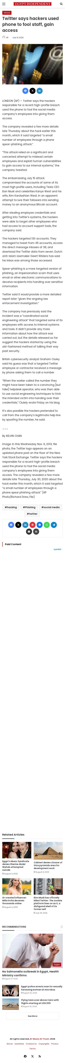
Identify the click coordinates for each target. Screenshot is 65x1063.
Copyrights (44, 1043)
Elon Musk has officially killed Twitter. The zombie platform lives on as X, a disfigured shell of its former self (48, 903)
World (7, 12)
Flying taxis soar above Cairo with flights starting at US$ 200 (40, 1001)
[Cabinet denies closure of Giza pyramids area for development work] (48, 851)
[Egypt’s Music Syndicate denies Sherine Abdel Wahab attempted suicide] (16, 850)
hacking (12, 507)
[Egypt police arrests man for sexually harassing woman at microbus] (10, 990)
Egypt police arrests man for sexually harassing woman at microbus (41, 988)
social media (52, 507)
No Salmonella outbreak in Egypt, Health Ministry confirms (30, 973)
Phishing (30, 507)
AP (7, 37)
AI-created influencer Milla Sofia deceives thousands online (14, 900)
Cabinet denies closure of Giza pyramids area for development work (48, 865)
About (10, 1043)
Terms (32, 1048)
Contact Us (31, 1043)
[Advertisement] (32, 691)
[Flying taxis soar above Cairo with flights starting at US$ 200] (10, 1004)
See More (32, 1016)
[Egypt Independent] (32, 4)
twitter (33, 514)
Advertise (19, 1043)
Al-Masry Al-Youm (39, 1038)
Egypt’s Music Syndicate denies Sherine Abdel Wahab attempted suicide (15, 865)
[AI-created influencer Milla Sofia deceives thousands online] (16, 886)
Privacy (54, 1043)
